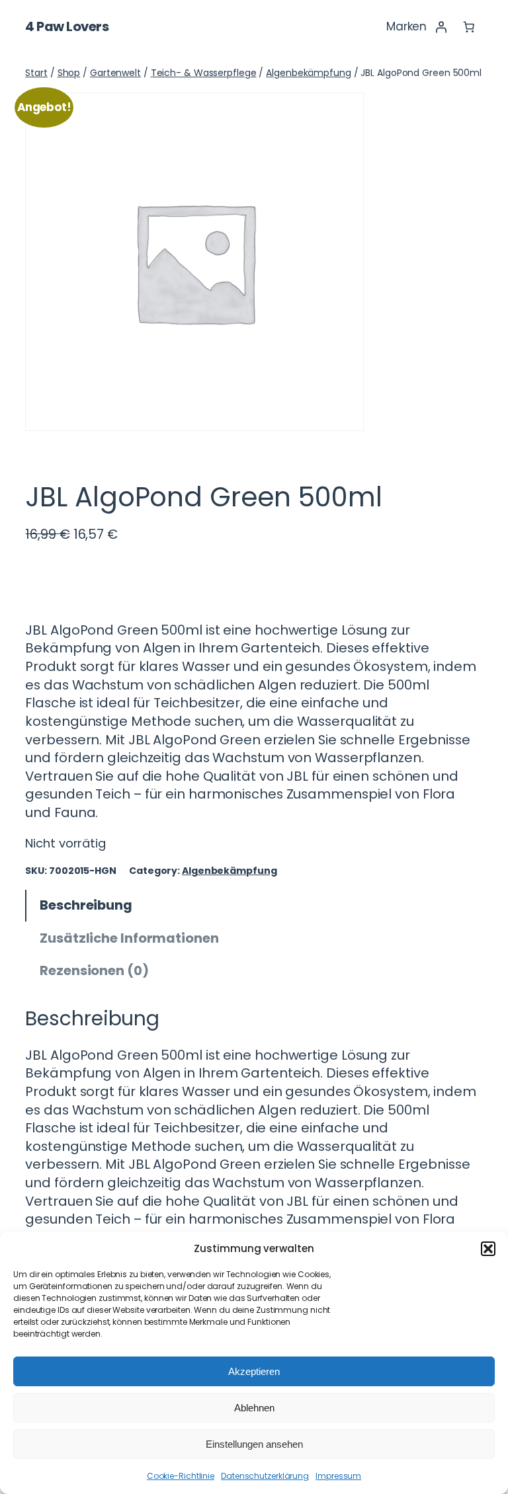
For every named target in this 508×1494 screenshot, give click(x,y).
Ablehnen (254, 1407)
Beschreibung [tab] (86, 905)
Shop (69, 72)
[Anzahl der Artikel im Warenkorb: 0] (468, 27)
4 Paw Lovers (66, 26)
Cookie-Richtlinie (180, 1475)
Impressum (338, 1475)
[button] (488, 1248)
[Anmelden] (440, 27)
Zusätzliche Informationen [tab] (129, 938)
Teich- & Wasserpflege (204, 72)
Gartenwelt (115, 72)
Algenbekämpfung (308, 72)
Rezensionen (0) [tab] (94, 970)
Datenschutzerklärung (265, 1475)
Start (36, 72)
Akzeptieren (254, 1371)
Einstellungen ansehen (254, 1444)
